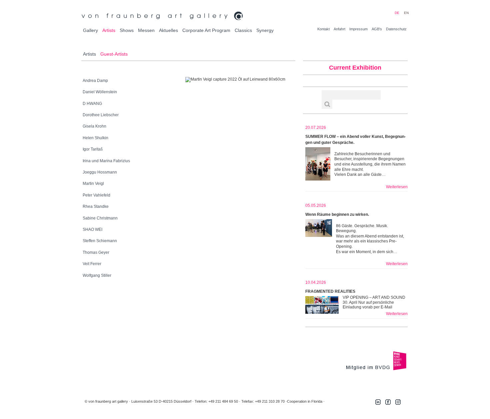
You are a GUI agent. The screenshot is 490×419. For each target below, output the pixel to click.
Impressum (358, 29)
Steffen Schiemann (100, 240)
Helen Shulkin (95, 138)
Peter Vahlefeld (96, 195)
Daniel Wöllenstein (100, 92)
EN (406, 13)
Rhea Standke (96, 206)
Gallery (90, 30)
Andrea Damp (95, 80)
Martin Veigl (93, 183)
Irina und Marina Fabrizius (106, 161)
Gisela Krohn (94, 126)
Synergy (265, 30)
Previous (197, 80)
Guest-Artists (114, 54)
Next (274, 80)
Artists (108, 30)
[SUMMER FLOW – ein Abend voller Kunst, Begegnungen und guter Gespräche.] (317, 164)
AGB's (377, 29)
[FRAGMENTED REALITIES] (322, 305)
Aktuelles (168, 30)
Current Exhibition (355, 67)
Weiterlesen (397, 187)
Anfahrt (339, 29)
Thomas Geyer (96, 252)
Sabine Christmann (100, 218)
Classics (243, 30)
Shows (127, 30)
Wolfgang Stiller (97, 275)
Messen (146, 30)
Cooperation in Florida (304, 401)
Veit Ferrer (92, 263)
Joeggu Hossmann (100, 172)
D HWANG (92, 103)
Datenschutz (396, 29)
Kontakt (323, 29)
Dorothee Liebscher (101, 115)
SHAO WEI (92, 229)
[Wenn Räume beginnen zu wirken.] (318, 235)
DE (397, 13)
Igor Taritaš (93, 149)
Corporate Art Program (206, 30)
